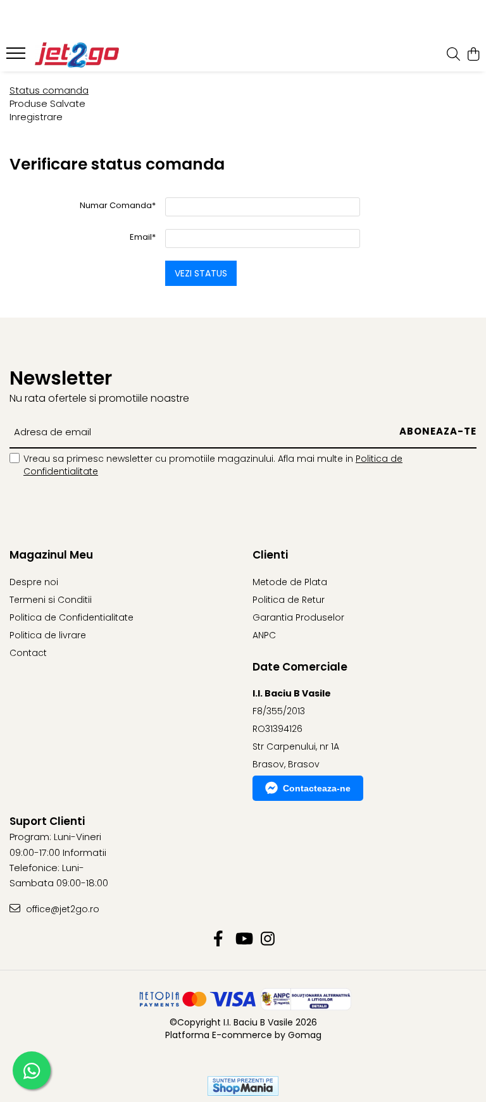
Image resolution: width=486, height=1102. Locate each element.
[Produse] (17, 56)
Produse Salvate (47, 103)
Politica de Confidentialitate (71, 617)
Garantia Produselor (298, 617)
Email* (143, 237)
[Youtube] (243, 939)
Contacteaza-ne (317, 788)
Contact (28, 653)
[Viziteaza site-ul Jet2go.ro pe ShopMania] (243, 1086)
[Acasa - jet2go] (85, 55)
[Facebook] (219, 939)
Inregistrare (36, 116)
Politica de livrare (47, 635)
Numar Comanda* (118, 205)
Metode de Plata (289, 582)
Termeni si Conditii (50, 599)
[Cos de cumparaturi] (473, 55)
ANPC (264, 635)
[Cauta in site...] (453, 55)
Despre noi (33, 582)
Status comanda (49, 90)
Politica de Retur (288, 599)
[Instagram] (268, 939)
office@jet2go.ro (61, 909)
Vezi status (201, 273)
